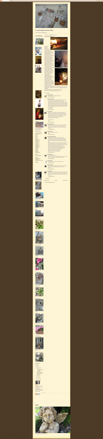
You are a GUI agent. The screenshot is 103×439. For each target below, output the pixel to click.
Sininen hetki (37, 145)
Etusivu (56, 180)
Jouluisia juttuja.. (39, 371)
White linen (36, 151)
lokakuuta (38, 375)
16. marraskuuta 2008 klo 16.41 (51, 134)
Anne (49, 111)
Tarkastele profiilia (37, 391)
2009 (37, 365)
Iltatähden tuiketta (41, 5)
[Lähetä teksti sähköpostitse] (59, 90)
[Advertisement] (40, 399)
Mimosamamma (37, 139)
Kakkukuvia (38, 374)
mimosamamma (50, 136)
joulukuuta (38, 367)
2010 (37, 364)
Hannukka (49, 123)
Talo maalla (36, 159)
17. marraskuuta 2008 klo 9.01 (51, 158)
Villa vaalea (36, 147)
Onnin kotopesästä (37, 142)
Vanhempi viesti (65, 180)
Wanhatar (36, 150)
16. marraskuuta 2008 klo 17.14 (51, 152)
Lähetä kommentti (47, 178)
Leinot (36, 138)
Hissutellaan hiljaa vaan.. (40, 372)
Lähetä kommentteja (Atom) (50, 182)
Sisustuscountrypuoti (38, 158)
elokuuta (38, 377)
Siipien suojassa (37, 144)
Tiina (49, 154)
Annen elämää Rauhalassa (38, 133)
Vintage (36, 149)
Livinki (36, 157)
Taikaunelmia (37, 146)
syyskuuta (38, 376)
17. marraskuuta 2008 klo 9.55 (51, 162)
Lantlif (36, 137)
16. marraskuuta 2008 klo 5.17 (51, 109)
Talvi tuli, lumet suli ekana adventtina (40, 370)
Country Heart (37, 134)
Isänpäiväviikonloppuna (40, 373)
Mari (49, 160)
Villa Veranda (37, 148)
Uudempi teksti (47, 180)
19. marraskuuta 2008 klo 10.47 (51, 176)
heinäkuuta (38, 378)
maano (49, 94)
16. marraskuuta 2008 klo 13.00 (51, 129)
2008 (37, 366)
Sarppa (49, 164)
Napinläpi (36, 141)
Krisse (49, 131)
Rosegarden (36, 143)
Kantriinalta (36, 136)
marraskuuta (38, 368)
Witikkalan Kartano (37, 152)
